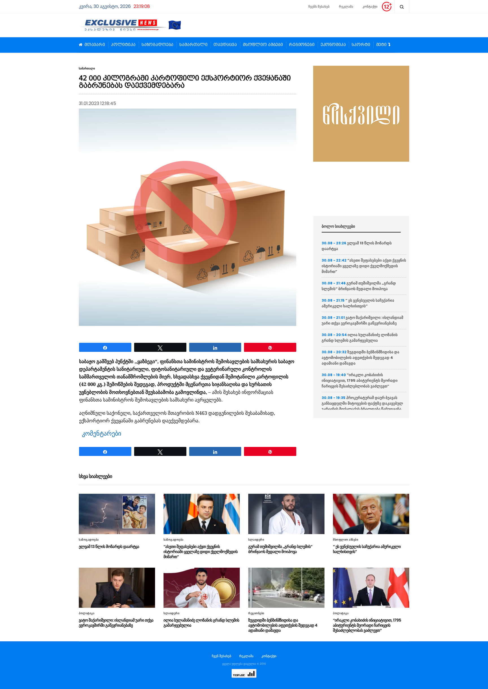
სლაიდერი (256, 539)
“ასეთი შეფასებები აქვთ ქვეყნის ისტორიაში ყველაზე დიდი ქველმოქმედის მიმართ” (364, 266)
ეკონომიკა (333, 45)
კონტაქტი (370, 6)
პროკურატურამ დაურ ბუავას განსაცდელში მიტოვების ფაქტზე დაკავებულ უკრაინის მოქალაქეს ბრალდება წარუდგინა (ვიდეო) (362, 406)
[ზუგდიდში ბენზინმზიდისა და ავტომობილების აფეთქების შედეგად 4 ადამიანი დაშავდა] (286, 588)
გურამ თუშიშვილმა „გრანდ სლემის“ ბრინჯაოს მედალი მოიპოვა (359, 285)
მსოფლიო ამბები (263, 45)
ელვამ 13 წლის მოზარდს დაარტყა (109, 546)
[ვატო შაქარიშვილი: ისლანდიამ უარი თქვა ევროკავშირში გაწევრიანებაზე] (117, 588)
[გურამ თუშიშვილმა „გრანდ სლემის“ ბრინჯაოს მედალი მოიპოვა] (286, 514)
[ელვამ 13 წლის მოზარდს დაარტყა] (117, 514)
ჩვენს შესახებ (319, 6)
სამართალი (193, 45)
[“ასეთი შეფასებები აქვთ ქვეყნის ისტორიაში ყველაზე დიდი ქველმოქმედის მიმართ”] (202, 514)
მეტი (381, 45)
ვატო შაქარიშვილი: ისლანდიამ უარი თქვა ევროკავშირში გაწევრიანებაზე (362, 320)
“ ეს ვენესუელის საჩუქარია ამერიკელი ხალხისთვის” (358, 303)
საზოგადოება (157, 45)
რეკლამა (346, 6)
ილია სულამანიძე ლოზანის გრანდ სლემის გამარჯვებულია (360, 337)
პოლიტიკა (123, 45)
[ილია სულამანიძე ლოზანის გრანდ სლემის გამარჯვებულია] (202, 588)
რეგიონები (302, 45)
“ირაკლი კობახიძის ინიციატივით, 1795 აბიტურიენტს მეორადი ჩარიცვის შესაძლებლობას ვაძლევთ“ (360, 380)
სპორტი (361, 45)
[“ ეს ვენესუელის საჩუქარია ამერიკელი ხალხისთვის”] (371, 514)
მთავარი (94, 45)
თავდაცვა (225, 45)
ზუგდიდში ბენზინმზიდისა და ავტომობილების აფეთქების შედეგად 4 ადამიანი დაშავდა (360, 357)
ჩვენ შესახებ (221, 656)
